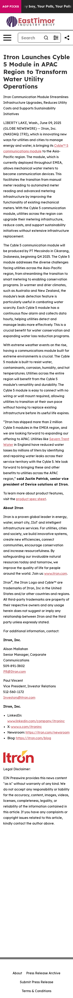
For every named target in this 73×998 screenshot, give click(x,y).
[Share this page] (67, 38)
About (17, 973)
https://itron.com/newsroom (48, 732)
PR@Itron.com (14, 672)
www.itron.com (55, 573)
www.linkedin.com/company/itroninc (36, 721)
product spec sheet (31, 499)
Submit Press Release (36, 982)
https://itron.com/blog (33, 738)
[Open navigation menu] (7, 38)
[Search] (46, 37)
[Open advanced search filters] (56, 37)
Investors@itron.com (19, 697)
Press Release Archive (43, 973)
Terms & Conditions (36, 991)
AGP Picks (10, 6)
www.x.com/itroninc (26, 727)
